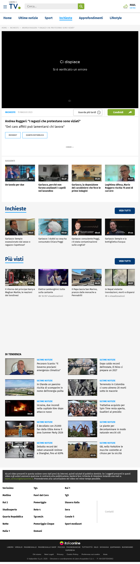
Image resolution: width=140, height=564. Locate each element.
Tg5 (67, 495)
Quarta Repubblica (13, 516)
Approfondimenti (91, 18)
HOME (4, 28)
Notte (6, 523)
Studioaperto (10, 509)
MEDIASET (13, 135)
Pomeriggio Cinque (44, 523)
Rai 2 (5, 502)
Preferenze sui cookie (91, 554)
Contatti (109, 511)
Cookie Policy (72, 554)
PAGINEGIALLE (30, 547)
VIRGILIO (19, 547)
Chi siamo (37, 554)
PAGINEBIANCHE (73, 547)
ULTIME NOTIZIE (45, 359)
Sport (49, 18)
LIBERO (12, 2)
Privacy (60, 554)
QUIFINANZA (115, 547)
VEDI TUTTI (125, 210)
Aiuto (105, 554)
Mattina (7, 495)
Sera (67, 509)
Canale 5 (69, 516)
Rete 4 (37, 509)
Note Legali (49, 554)
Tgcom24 (38, 516)
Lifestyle (116, 18)
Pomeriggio (40, 502)
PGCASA (61, 547)
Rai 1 (67, 488)
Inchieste (65, 18)
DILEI (96, 547)
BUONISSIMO (127, 547)
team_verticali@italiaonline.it (19, 479)
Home (7, 18)
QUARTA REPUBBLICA (35, 135)
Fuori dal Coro (41, 495)
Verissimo (8, 488)
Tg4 (36, 488)
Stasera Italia (72, 502)
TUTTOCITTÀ (87, 547)
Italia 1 (6, 531)
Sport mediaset (73, 523)
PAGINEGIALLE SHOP (47, 547)
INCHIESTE (14, 28)
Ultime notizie (28, 18)
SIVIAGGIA (104, 547)
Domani (38, 531)
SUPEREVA (70, 550)
